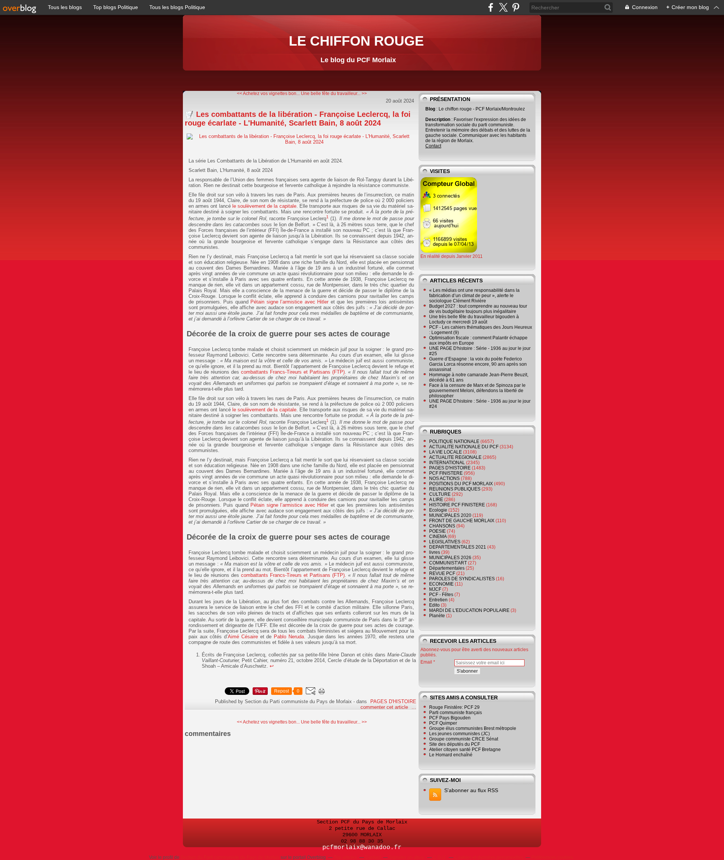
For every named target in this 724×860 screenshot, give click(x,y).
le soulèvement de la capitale (264, 206)
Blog (430, 109)
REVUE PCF (442, 573)
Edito (434, 605)
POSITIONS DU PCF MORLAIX (461, 483)
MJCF (435, 589)
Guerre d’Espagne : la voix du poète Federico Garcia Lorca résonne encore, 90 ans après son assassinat (478, 364)
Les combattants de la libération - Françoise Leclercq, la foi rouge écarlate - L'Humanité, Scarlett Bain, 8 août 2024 (298, 118)
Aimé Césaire (243, 636)
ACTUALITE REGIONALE (455, 457)
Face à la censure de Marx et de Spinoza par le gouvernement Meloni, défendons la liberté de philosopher (477, 391)
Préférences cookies (552, 857)
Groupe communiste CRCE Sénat (463, 739)
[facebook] (490, 7)
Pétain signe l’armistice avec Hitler (289, 302)
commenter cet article (385, 707)
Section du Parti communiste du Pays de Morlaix (230, 857)
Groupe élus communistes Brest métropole (472, 728)
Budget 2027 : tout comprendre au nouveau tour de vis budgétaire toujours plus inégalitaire (478, 309)
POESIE (437, 531)
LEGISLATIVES (444, 541)
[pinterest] (515, 7)
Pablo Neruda (289, 636)
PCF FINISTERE (446, 473)
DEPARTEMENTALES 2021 (457, 547)
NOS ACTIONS (444, 478)
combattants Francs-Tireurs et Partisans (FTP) (293, 372)
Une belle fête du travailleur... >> (334, 93)
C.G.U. (439, 857)
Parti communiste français (455, 712)
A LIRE (436, 499)
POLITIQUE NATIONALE (454, 441)
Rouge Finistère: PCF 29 (454, 707)
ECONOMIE (441, 584)
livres (434, 552)
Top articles (345, 857)
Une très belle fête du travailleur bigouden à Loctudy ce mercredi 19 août (474, 319)
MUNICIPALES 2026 (450, 557)
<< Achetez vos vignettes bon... (268, 93)
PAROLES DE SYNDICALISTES (462, 578)
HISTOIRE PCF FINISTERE (457, 504)
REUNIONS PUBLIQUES (454, 489)
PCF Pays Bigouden (450, 717)
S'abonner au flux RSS (471, 790)
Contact (433, 146)
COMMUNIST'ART (448, 563)
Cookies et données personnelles (488, 857)
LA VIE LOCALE (445, 452)
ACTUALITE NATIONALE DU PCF (464, 446)
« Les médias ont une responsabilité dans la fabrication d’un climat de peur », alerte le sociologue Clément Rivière (474, 296)
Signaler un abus (407, 857)
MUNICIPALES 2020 (450, 515)
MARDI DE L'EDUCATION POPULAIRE (469, 610)
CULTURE (440, 494)
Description (438, 119)
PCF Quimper (443, 723)
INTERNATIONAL (447, 462)
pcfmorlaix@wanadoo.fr (362, 847)
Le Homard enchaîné (450, 754)
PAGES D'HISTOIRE (393, 701)
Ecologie (438, 510)
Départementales (447, 568)
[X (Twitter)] (503, 7)
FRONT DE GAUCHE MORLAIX (461, 520)
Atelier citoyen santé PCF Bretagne (465, 749)
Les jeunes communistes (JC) (459, 733)
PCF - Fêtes (441, 594)
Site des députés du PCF (454, 744)
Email (426, 662)
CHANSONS (442, 526)
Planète (437, 615)
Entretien (438, 599)
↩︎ (272, 666)
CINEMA (437, 536)
